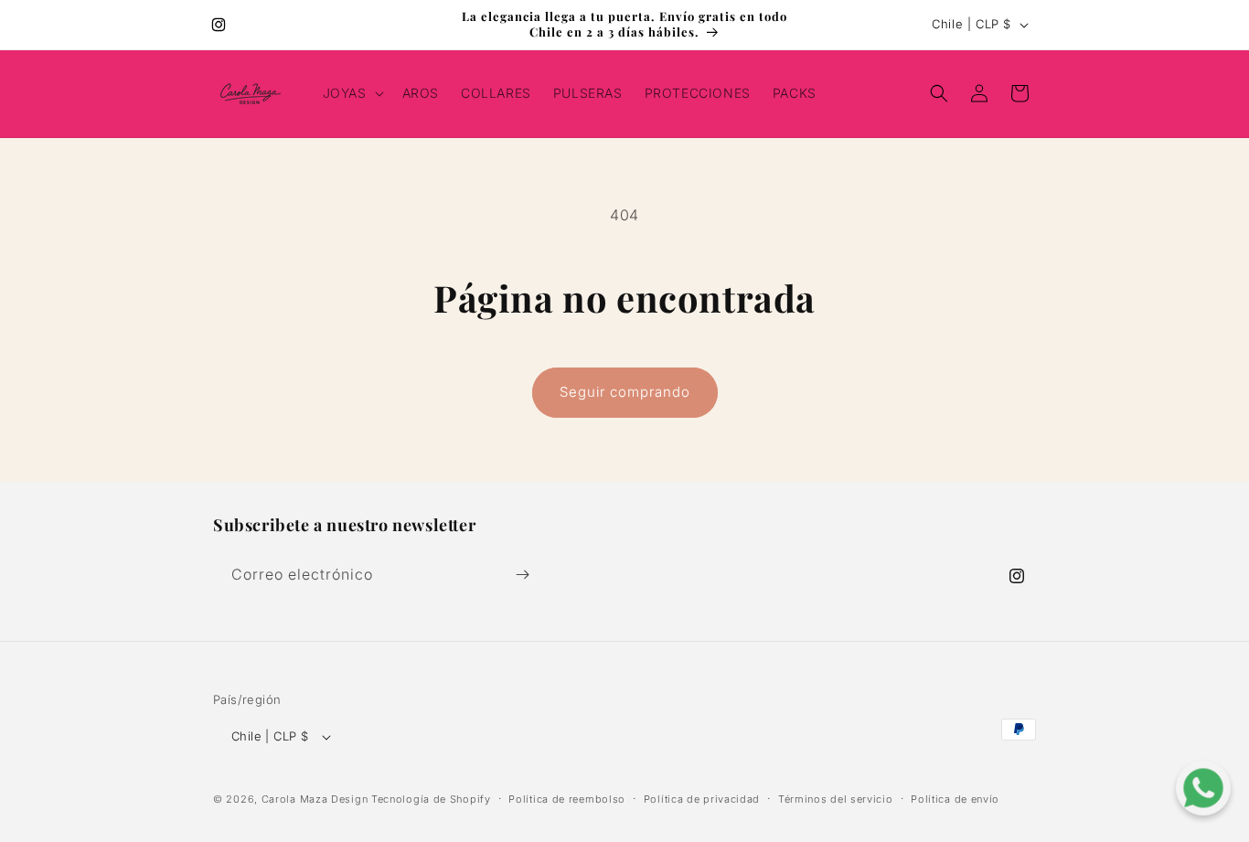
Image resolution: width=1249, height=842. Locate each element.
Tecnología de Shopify (431, 800)
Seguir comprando (625, 391)
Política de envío (955, 799)
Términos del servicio (835, 799)
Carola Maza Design (315, 800)
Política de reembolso (566, 799)
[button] (351, 93)
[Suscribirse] (522, 574)
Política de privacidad (702, 799)
